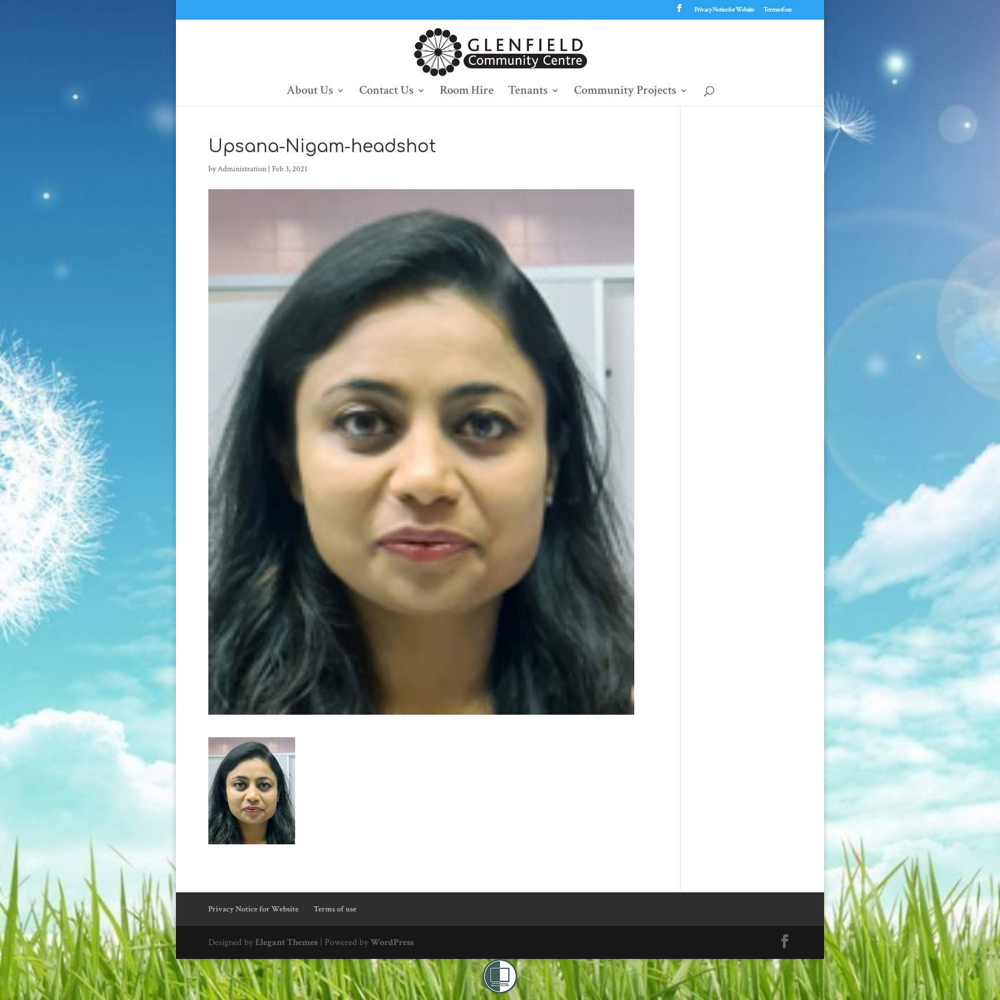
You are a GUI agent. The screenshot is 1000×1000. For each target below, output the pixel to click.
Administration (242, 169)
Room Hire (467, 92)
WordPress (392, 942)
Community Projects (625, 92)
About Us (309, 92)
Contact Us (386, 92)
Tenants (528, 92)
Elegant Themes (286, 942)
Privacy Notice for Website (724, 10)
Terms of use (777, 10)
